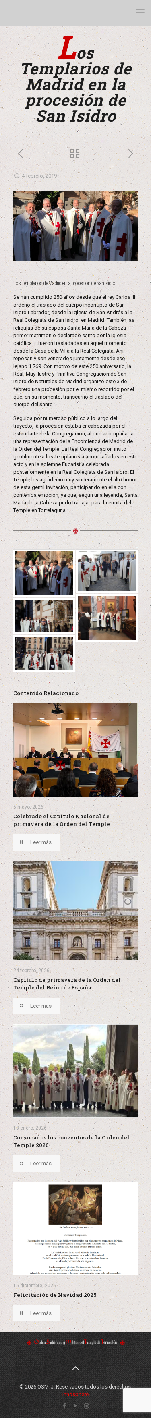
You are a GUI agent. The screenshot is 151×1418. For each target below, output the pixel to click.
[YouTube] (75, 1406)
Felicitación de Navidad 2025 (55, 1294)
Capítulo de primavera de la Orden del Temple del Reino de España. (67, 983)
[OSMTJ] (16, 12)
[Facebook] (64, 1406)
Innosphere (75, 1394)
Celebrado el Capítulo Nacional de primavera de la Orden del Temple (61, 820)
